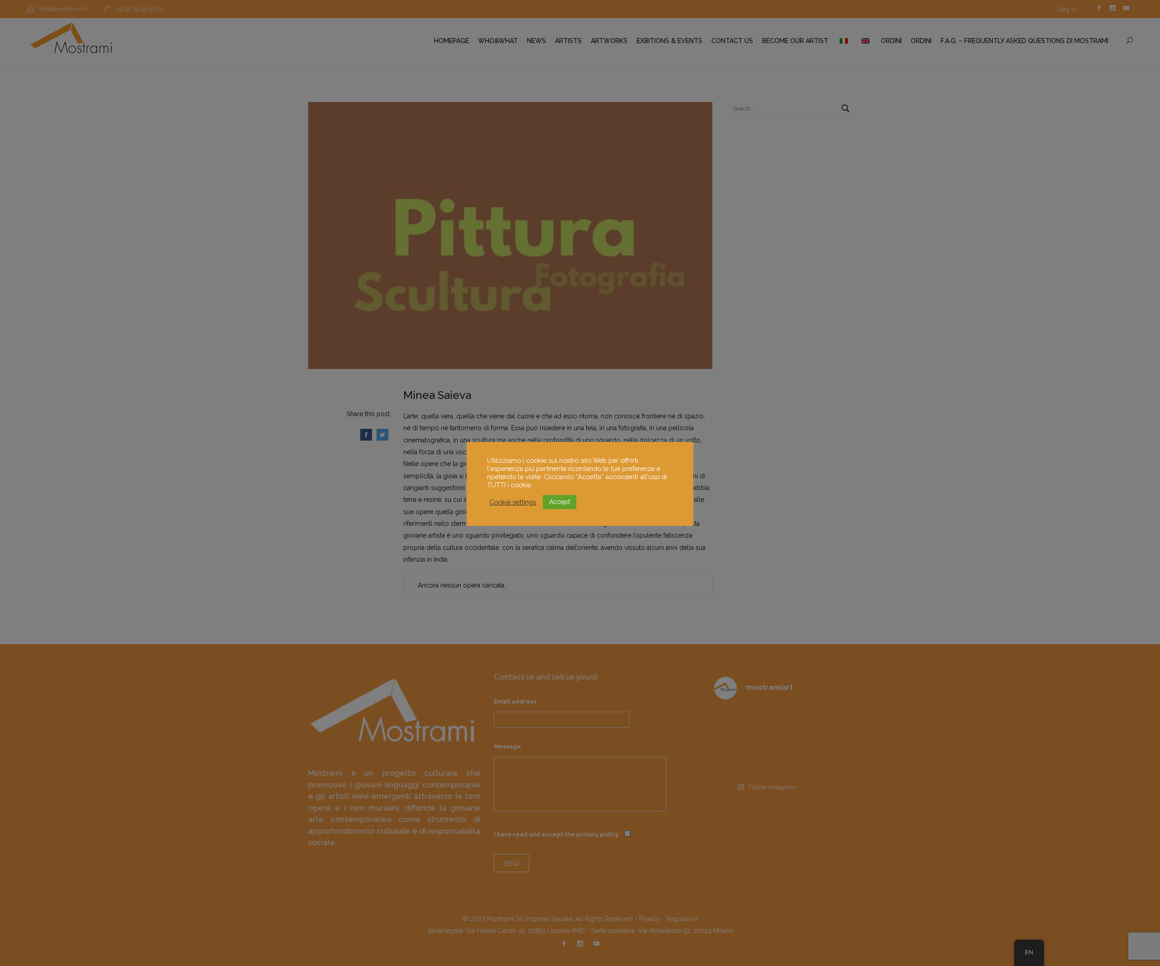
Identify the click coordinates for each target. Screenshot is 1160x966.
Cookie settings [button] (512, 502)
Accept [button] (559, 501)
